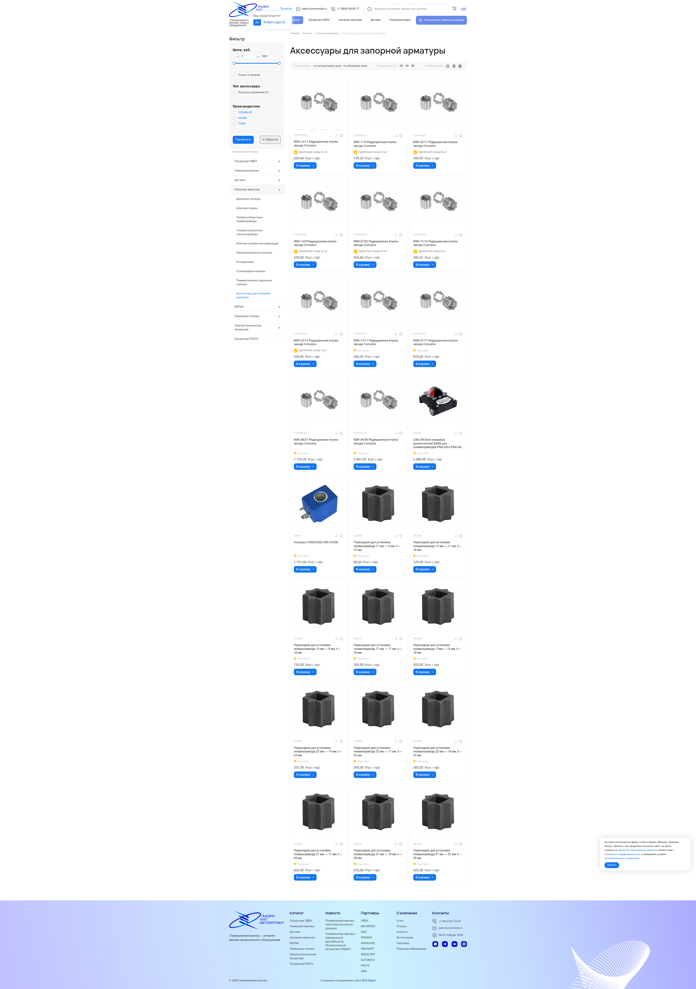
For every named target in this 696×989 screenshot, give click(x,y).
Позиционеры (245, 262)
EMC (364, 932)
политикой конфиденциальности (622, 854)
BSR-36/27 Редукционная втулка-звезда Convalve (316, 442)
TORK (241, 124)
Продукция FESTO (246, 339)
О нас (400, 921)
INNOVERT (367, 949)
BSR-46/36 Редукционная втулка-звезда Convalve (376, 442)
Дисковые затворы (248, 199)
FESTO (365, 966)
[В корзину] (313, 165)
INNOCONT (368, 954)
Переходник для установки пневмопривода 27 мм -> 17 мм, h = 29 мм (318, 854)
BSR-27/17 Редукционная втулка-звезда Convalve (435, 343)
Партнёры (403, 943)
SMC (364, 971)
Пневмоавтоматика (247, 170)
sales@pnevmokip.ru (314, 9)
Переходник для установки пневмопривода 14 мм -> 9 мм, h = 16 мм (317, 649)
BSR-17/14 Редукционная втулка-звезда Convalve (435, 243)
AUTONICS (368, 960)
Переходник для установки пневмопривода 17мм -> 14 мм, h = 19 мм (437, 649)
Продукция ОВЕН (246, 161)
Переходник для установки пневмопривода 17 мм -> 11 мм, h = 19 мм (378, 649)
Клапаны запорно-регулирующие (257, 243)
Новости (402, 932)
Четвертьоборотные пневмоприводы (249, 219)
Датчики (240, 180)
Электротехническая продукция (248, 327)
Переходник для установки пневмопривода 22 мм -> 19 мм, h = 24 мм (437, 752)
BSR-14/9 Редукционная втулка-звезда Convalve (315, 243)
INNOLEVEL (368, 943)
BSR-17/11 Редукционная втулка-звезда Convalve (376, 343)
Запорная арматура (247, 189)
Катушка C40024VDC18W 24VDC (316, 542)
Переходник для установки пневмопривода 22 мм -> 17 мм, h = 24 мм (378, 752)
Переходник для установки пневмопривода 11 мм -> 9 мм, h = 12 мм (377, 546)
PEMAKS (366, 937)
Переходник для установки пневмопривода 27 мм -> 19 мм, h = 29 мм (378, 854)
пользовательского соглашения (621, 858)
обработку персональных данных (636, 850)
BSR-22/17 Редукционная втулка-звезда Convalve (435, 144)
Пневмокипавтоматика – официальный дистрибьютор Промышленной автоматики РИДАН (340, 942)
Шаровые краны (247, 208)
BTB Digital (368, 980)
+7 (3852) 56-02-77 (348, 9)
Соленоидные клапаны (250, 271)
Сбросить (270, 139)
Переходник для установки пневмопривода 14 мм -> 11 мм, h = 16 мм (437, 546)
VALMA (242, 118)
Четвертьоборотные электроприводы (249, 232)
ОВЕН (364, 921)
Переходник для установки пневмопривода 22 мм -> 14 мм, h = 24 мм (318, 752)
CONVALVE (245, 112)
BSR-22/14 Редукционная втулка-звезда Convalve (316, 343)
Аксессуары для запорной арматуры (253, 295)
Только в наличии (249, 75)
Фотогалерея (405, 937)
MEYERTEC (368, 926)
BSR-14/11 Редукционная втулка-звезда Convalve (316, 144)
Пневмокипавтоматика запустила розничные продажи (339, 925)
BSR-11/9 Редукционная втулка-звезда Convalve (375, 144)
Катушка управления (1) (253, 92)
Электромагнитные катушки (254, 253)
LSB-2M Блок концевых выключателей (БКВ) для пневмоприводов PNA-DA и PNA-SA (437, 444)
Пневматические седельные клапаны (254, 282)
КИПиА (239, 307)
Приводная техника (247, 316)
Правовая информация (411, 949)
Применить (243, 139)
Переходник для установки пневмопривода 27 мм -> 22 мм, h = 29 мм (437, 854)
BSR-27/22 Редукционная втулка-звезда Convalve (376, 243)
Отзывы (402, 926)
